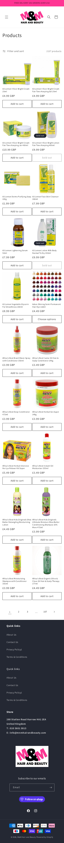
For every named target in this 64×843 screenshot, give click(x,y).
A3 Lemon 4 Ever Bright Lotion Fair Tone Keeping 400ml (45, 144)
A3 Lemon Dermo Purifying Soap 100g (16, 197)
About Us (11, 634)
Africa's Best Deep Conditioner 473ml (16, 413)
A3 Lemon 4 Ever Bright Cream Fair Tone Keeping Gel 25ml (45, 90)
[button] (6, 17)
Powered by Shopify (44, 837)
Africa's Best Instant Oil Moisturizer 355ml (42, 467)
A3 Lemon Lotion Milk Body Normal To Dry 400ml (44, 251)
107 (45, 611)
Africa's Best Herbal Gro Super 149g (45, 413)
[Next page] (54, 611)
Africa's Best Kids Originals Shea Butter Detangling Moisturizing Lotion (16, 522)
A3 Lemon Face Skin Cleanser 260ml (45, 197)
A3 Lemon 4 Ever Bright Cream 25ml (16, 90)
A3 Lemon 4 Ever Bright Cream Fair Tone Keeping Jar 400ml (16, 144)
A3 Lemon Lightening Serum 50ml (15, 251)
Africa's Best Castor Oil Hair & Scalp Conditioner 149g (45, 359)
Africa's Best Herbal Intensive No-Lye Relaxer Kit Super (15, 467)
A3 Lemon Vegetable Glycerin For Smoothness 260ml (15, 305)
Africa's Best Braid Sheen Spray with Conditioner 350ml (16, 359)
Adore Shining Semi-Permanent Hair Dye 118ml (46, 305)
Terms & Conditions (17, 656)
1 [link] (10, 611)
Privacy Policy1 (14, 649)
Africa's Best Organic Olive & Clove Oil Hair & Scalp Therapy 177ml (46, 581)
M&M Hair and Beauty (26, 837)
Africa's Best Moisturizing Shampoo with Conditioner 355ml (14, 581)
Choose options (47, 319)
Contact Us (12, 642)
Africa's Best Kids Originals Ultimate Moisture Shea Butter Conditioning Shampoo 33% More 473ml (45, 523)
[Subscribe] (50, 787)
